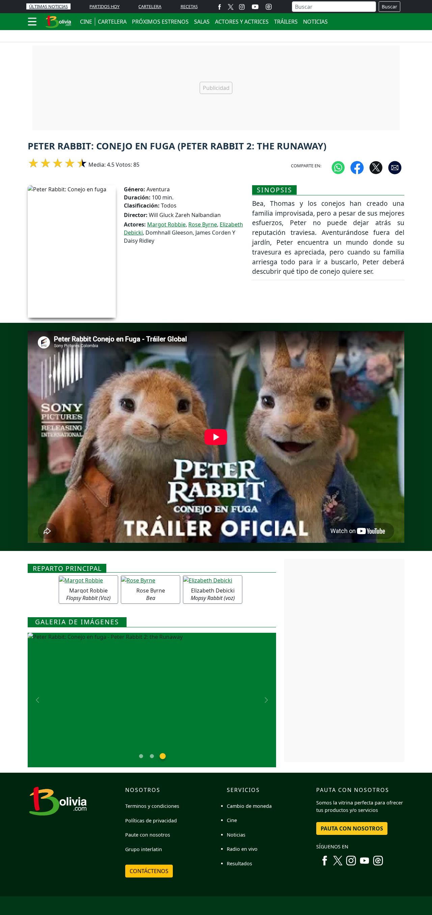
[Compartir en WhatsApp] (338, 167)
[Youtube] (255, 6)
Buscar (389, 6)
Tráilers (286, 21)
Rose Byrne (202, 224)
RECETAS (189, 6)
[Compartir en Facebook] (357, 167)
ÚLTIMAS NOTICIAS (48, 6)
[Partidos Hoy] (269, 6)
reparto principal (67, 568)
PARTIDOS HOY (104, 6)
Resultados (239, 863)
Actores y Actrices (242, 21)
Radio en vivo (242, 849)
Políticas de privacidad (151, 820)
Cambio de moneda (249, 806)
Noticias (315, 21)
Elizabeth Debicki (213, 590)
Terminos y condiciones (152, 806)
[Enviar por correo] (395, 167)
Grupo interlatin (143, 849)
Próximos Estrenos (160, 21)
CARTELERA (149, 6)
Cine (232, 820)
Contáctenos (149, 871)
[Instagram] (242, 6)
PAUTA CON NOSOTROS (352, 828)
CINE (86, 21)
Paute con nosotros (147, 835)
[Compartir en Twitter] (376, 167)
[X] (231, 6)
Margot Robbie (166, 224)
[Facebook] (219, 6)
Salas (202, 21)
